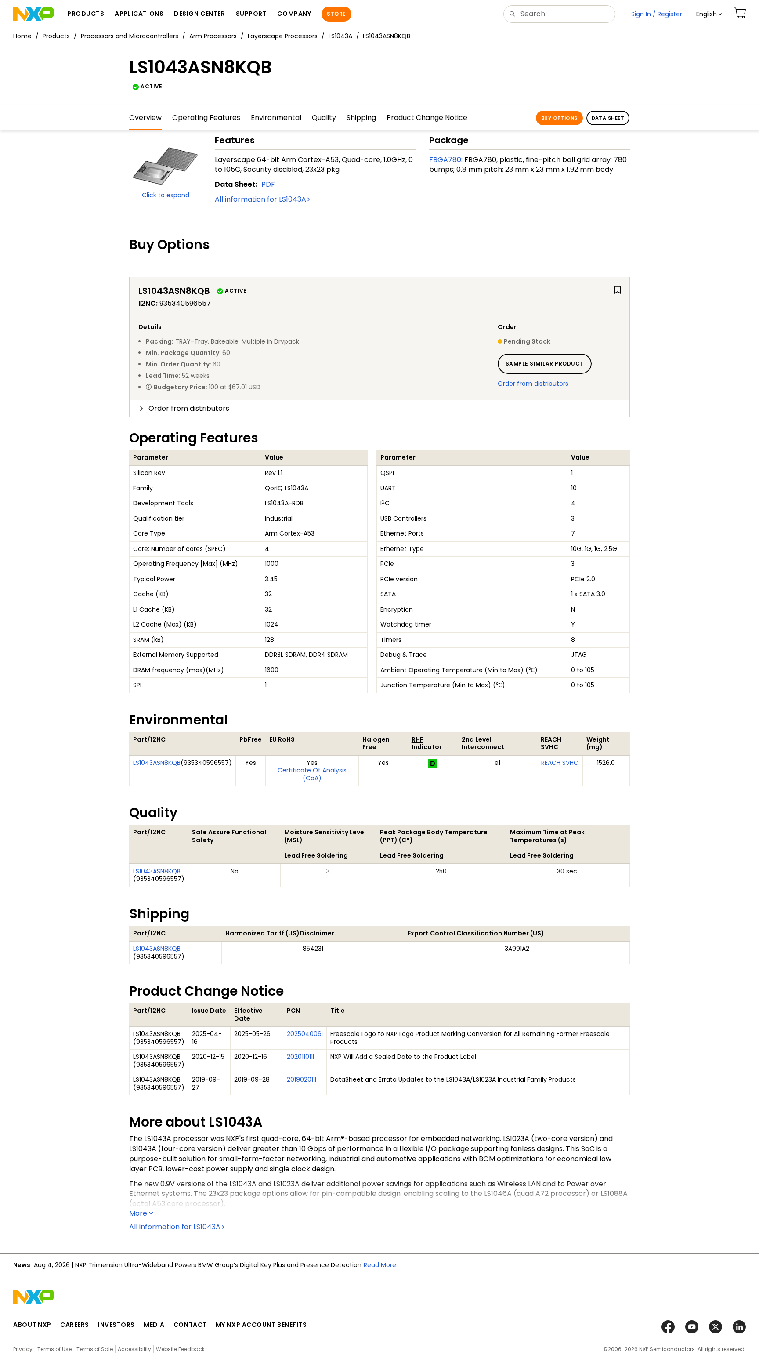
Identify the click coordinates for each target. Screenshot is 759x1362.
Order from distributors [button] (188, 408)
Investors (116, 1324)
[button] (709, 14)
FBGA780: (446, 160)
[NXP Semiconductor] (33, 14)
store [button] (336, 14)
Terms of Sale (94, 1349)
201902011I (301, 1079)
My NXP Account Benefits (261, 1324)
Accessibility (134, 1349)
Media (154, 1324)
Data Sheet (608, 117)
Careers (74, 1324)
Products (56, 36)
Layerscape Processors (283, 36)
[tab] (379, 408)
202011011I (300, 1056)
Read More (380, 1265)
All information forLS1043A (260, 199)
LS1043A (340, 36)
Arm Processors (213, 36)
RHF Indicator (427, 743)
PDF (268, 184)
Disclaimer (317, 933)
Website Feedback (180, 1349)
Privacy (23, 1349)
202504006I (305, 1033)
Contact (190, 1324)
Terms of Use (54, 1349)
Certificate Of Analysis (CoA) (312, 774)
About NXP (32, 1324)
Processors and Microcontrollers (129, 36)
